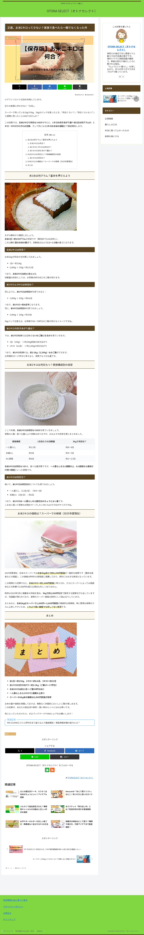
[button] (80, 87)
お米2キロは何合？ (37, 143)
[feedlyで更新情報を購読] (47, 770)
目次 (46, 134)
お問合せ (7, 913)
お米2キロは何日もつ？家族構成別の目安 (44, 154)
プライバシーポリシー (13, 906)
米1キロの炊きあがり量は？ (41, 150)
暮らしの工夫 (11, 734)
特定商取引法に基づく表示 (15, 900)
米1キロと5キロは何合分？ (41, 147)
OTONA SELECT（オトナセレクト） (121, 48)
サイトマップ (9, 919)
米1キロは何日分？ (37, 157)
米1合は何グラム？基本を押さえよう (42, 139)
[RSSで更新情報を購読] (52, 770)
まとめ (30, 165)
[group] (121, 99)
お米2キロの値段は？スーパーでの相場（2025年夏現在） (50, 161)
